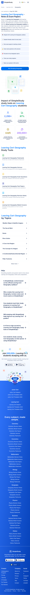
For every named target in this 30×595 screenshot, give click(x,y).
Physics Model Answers (15, 505)
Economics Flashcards (15, 451)
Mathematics (15, 454)
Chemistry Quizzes (15, 433)
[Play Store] (20, 364)
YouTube (25, 580)
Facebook (26, 571)
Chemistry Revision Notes (15, 426)
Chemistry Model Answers (15, 428)
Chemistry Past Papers (15, 431)
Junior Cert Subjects (15, 392)
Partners (17, 573)
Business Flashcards (15, 527)
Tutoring (3, 577)
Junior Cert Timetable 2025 (15, 394)
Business (15, 515)
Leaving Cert (9, 7)
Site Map (24, 590)
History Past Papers (15, 538)
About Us (17, 571)
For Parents (4, 582)
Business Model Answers (15, 520)
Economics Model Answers (15, 444)
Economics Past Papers (15, 446)
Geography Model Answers (15, 490)
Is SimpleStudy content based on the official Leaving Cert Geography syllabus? (13, 283)
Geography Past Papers (15, 492)
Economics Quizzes (15, 448)
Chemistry (15, 423)
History (15, 531)
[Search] (20, 2)
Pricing (3, 575)
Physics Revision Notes (15, 503)
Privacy (17, 576)
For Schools (4, 584)
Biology (15, 469)
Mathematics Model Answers (15, 459)
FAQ (16, 580)
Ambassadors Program (5, 572)
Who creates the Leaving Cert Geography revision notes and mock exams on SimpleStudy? (13, 294)
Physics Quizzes (15, 510)
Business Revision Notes (15, 518)
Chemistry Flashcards (15, 435)
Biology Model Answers (15, 474)
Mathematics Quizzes (15, 464)
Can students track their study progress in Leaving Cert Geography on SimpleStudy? (13, 305)
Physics (15, 500)
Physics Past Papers (15, 507)
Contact (17, 583)
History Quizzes (15, 540)
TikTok (25, 578)
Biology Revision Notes (15, 472)
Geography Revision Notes (15, 487)
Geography (18, 7)
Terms (16, 578)
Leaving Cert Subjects (15, 404)
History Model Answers (15, 536)
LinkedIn (25, 583)
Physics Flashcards (15, 512)
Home (2, 7)
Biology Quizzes (15, 479)
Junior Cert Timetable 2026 (15, 397)
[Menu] (28, 2)
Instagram (26, 576)
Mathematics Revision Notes (15, 457)
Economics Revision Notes (15, 441)
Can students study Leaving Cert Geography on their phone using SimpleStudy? (13, 338)
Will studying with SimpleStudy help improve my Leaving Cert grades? (13, 316)
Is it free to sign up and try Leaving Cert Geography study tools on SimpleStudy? (13, 327)
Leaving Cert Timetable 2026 (15, 409)
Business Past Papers (15, 523)
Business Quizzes (15, 525)
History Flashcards (15, 543)
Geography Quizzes (15, 494)
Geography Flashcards (15, 497)
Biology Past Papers (15, 477)
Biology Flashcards (15, 481)
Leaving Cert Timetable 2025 (15, 407)
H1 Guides (4, 580)
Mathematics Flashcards (15, 466)
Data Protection (7, 590)
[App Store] (9, 364)
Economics (15, 439)
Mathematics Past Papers (15, 461)
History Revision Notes (15, 533)
